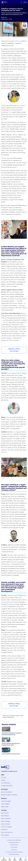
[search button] (21, 2)
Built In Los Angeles (6, 826)
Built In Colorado (5, 824)
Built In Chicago (5, 821)
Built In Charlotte (5, 818)
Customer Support (6, 801)
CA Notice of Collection (14, 854)
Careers (3, 780)
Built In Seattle (5, 835)
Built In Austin (5, 813)
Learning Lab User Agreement (14, 840)
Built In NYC (4, 829)
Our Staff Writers (5, 783)
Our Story (3, 777)
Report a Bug (4, 806)
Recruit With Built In (6, 792)
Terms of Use (14, 849)
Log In (25, 2)
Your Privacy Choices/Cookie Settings (14, 852)
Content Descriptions (6, 785)
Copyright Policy (14, 844)
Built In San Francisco (7, 832)
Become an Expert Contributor (9, 794)
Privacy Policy (14, 847)
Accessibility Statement (14, 842)
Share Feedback (5, 804)
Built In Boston (5, 815)
